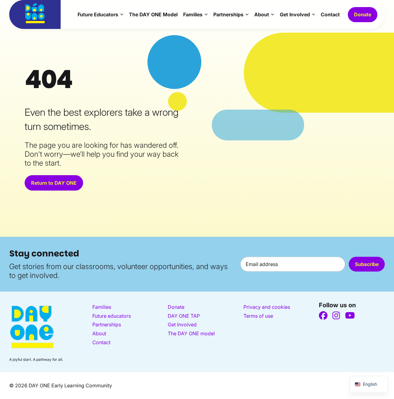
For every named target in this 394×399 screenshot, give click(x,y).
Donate (362, 14)
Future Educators (98, 14)
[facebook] (323, 315)
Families (193, 14)
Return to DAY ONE (54, 183)
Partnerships (228, 14)
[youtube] (350, 315)
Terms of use (258, 316)
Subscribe (367, 264)
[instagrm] (336, 315)
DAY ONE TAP (184, 316)
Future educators (111, 316)
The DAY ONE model (191, 333)
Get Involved (295, 14)
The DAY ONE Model (153, 14)
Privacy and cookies (266, 307)
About (261, 14)
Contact (330, 14)
